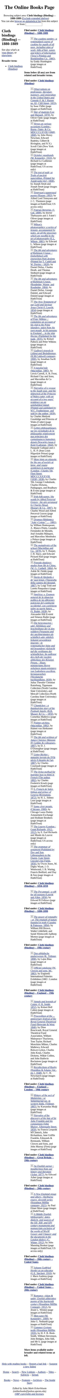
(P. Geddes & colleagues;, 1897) (44, 741)
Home (6, 1372)
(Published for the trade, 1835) (44, 327)
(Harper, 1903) (43, 194)
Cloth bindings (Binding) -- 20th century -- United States (39, 1259)
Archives (37, 1380)
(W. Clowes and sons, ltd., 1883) (43, 971)
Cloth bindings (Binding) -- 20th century (39, 1187)
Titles (51, 1372)
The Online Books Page (29, 7)
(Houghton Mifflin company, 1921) (43, 1200)
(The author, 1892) (43, 776)
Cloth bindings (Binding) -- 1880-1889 (39, 31)
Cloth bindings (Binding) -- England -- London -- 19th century (39, 1087)
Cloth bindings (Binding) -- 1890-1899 (39, 910)
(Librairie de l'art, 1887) (43, 758)
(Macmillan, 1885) (40, 369)
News (16, 1380)
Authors (42, 1372)
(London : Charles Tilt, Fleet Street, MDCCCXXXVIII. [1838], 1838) (44, 469)
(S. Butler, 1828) (44, 603)
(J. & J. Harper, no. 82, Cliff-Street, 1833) (43, 96)
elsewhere (7, 55)
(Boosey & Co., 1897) (44, 502)
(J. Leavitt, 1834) (43, 306)
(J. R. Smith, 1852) (43, 1004)
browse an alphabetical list (28, 21)
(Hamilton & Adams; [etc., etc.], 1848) (44, 1070)
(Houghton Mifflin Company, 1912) (44, 1301)
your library (7, 52)
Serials (35, 1374)
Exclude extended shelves (35, 18)
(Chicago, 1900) (42, 808)
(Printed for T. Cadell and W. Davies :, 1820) (44, 257)
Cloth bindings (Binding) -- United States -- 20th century (39, 1287)
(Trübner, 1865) (42, 1101)
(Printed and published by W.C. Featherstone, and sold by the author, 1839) (43, 401)
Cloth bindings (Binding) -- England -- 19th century (39, 993)
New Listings (28, 1372)
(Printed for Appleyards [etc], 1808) (43, 176)
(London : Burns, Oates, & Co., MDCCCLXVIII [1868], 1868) (43, 129)
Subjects (25, 1374)
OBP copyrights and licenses (29, 1394)
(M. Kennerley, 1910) (42, 156)
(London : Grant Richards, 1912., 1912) (43, 829)
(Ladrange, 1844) (44, 436)
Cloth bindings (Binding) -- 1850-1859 (39, 884)
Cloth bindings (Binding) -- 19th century (39, 946)
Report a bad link (37, 1363)
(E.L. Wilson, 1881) (43, 233)
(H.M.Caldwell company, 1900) (43, 354)
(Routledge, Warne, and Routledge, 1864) (44, 283)
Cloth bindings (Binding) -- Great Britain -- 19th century (39, 1157)
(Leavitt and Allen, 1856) (43, 894)
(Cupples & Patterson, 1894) (44, 921)
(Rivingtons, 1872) (42, 793)
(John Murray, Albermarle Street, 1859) (44, 1122)
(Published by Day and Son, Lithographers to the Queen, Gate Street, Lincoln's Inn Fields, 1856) (42, 855)
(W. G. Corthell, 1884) (43, 565)
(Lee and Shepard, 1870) (42, 113)
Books (7, 1380)
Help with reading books (14, 1363)
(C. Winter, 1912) (43, 1228)
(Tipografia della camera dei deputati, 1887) (43, 581)
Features (26, 1380)
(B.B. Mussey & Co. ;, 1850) (43, 709)
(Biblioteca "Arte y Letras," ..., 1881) (43, 521)
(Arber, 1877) (42, 1170)
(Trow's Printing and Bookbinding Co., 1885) (44, 48)
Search (15, 1372)
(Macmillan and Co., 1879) (43, 548)
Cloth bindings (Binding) (15, 67)
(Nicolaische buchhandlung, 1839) (43, 651)
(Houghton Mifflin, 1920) (43, 1330)
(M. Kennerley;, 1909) (40, 1317)
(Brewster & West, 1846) (43, 1022)
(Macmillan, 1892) (40, 724)
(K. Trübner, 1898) (43, 956)
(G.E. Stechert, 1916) (42, 1270)
